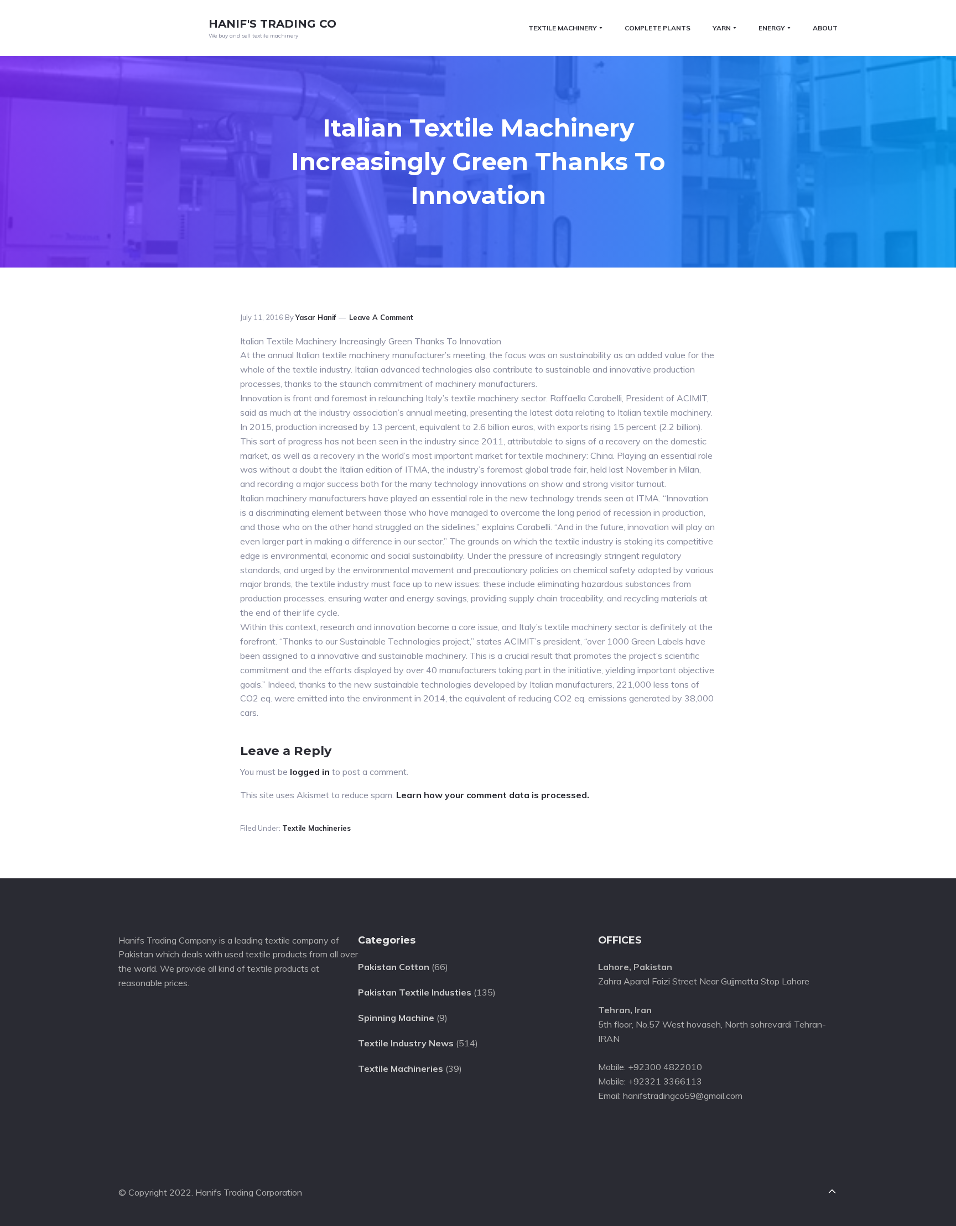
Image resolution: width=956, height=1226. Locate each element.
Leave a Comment (381, 317)
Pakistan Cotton (393, 966)
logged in (310, 771)
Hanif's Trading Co (272, 23)
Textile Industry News (406, 1043)
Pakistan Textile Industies (414, 992)
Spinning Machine (396, 1017)
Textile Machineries (316, 828)
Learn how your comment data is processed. (492, 794)
